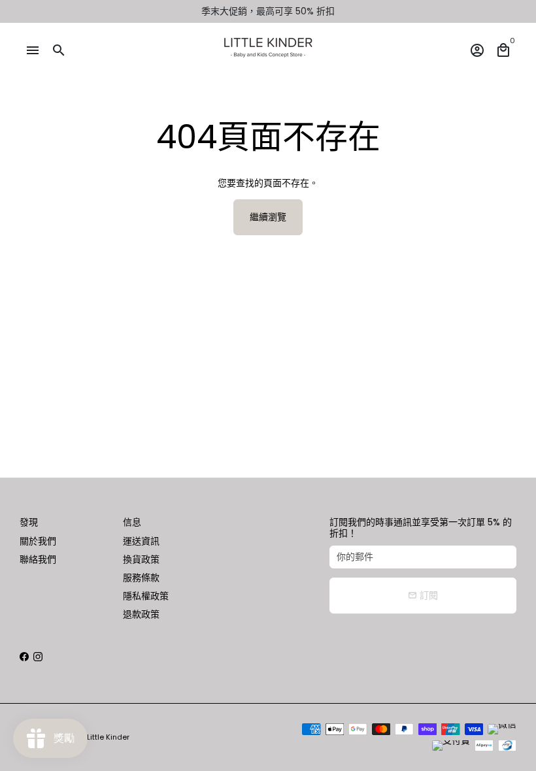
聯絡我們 (38, 559)
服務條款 (141, 577)
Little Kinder (108, 737)
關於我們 (38, 541)
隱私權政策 (146, 595)
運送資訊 (141, 541)
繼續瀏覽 (268, 216)
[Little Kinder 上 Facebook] (24, 656)
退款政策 (141, 614)
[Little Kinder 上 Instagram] (37, 656)
